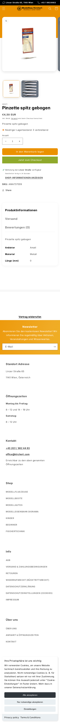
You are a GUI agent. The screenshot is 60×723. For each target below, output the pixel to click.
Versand (14, 118)
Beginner (11, 524)
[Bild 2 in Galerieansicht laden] (29, 88)
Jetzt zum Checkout (30, 160)
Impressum (12, 599)
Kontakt (11, 641)
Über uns (11, 628)
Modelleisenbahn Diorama (22, 511)
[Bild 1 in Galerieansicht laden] (11, 88)
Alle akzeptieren (30, 695)
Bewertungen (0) (17, 227)
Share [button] (9, 190)
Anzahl (5, 135)
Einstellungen (30, 709)
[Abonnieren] (54, 346)
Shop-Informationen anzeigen (24, 177)
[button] (3, 8)
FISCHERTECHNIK (15, 531)
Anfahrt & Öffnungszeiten (22, 635)
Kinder (10, 518)
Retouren (12, 573)
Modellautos (14, 505)
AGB (8, 560)
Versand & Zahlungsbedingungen (26, 566)
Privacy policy (11, 717)
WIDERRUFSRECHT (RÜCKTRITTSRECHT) (27, 580)
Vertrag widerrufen (30, 316)
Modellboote (14, 498)
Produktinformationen (21, 210)
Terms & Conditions (30, 717)
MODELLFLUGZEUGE (17, 492)
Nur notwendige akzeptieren (30, 702)
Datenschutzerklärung (20, 586)
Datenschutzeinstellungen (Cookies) (29, 593)
